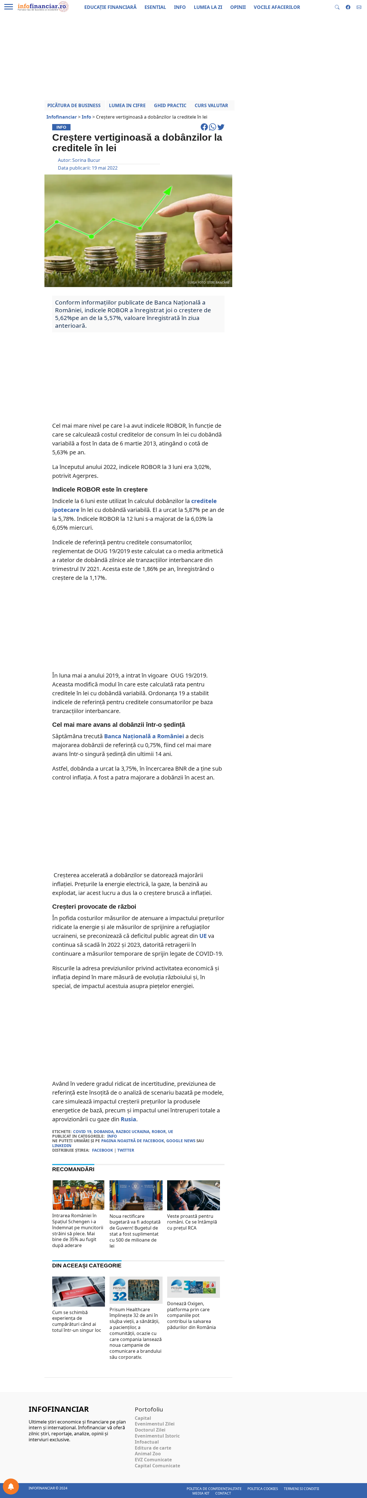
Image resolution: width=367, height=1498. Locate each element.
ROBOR (159, 1131)
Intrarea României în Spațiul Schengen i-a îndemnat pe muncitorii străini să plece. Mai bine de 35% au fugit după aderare (77, 1230)
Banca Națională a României (144, 736)
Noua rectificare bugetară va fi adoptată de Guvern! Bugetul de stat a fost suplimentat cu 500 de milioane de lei (135, 1231)
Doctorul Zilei (150, 1430)
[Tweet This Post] (221, 129)
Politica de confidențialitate (214, 1488)
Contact (223, 1493)
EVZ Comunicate (153, 1459)
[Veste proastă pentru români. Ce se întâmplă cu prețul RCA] (193, 1198)
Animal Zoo (148, 1453)
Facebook (102, 1150)
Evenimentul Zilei (155, 1424)
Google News (180, 1140)
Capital (143, 1418)
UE (203, 936)
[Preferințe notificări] (11, 1487)
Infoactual (147, 1442)
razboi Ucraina (132, 1131)
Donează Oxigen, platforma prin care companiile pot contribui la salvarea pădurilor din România (191, 1315)
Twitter (125, 1150)
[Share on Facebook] (205, 129)
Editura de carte (153, 1448)
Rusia (128, 1119)
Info (112, 1136)
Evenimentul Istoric (157, 1436)
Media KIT (201, 1493)
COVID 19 (82, 1131)
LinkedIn (61, 1145)
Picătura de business (74, 105)
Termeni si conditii (301, 1488)
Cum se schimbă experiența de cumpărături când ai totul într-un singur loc (76, 1321)
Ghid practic (170, 105)
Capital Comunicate (157, 1465)
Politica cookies (262, 1488)
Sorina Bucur (86, 160)
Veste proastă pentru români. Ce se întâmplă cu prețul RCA (192, 1222)
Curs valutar (211, 105)
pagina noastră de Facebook (132, 1140)
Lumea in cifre (127, 105)
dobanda (104, 1131)
